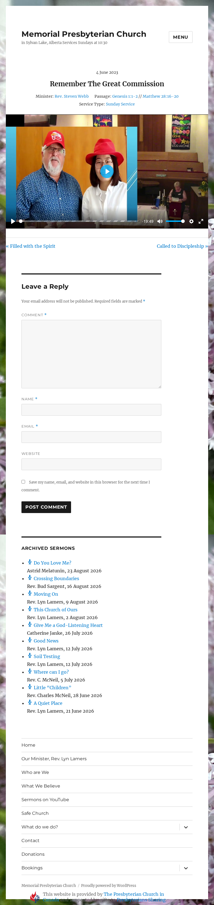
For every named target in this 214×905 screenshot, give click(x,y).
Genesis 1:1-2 (125, 96)
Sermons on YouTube (45, 799)
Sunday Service (120, 104)
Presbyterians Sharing (141, 899)
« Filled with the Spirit (30, 246)
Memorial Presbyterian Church (83, 34)
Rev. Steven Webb (72, 96)
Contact (30, 840)
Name (29, 399)
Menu (180, 37)
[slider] (77, 221)
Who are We (35, 772)
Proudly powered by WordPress (108, 885)
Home (28, 745)
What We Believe (40, 786)
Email (29, 426)
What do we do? (39, 827)
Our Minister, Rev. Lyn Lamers (54, 758)
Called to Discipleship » (182, 246)
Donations (33, 854)
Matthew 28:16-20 (161, 96)
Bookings (32, 867)
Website (30, 453)
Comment (34, 315)
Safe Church (35, 813)
